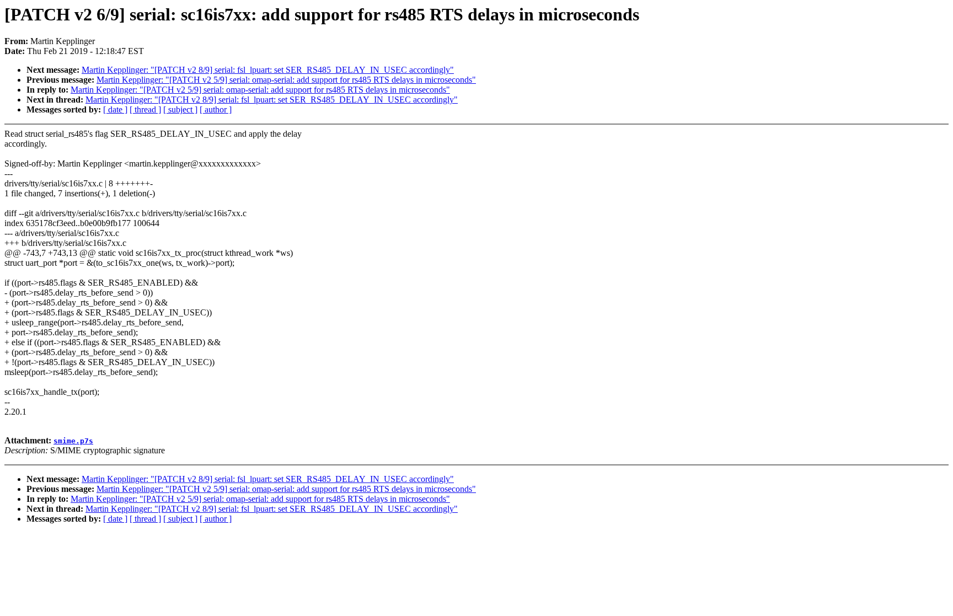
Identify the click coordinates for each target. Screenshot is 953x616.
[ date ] (115, 109)
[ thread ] (145, 109)
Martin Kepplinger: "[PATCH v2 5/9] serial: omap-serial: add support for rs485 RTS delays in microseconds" (286, 79)
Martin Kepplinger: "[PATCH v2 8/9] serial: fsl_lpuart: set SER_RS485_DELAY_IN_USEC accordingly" (268, 69)
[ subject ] (180, 109)
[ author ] (216, 109)
